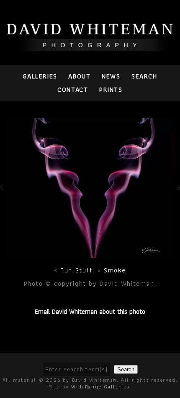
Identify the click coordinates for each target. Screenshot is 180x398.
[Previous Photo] (2, 194)
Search (144, 76)
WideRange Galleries (100, 386)
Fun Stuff (76, 270)
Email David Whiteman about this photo (90, 311)
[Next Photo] (90, 253)
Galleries (40, 76)
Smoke (115, 270)
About (79, 76)
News (111, 76)
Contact (72, 89)
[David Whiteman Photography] (90, 46)
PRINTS (111, 89)
